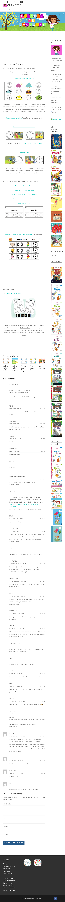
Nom (4, 819)
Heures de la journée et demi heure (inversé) (24, 194)
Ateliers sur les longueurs (15, 369)
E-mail (5, 826)
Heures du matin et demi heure (24, 186)
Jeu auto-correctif (24, 152)
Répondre (42, 387)
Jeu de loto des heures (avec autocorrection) (18, 235)
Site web (5, 834)
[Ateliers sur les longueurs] (15, 361)
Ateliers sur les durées (5, 368)
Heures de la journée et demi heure (24, 190)
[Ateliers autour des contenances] (24, 361)
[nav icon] (59, 5)
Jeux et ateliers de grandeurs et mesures (23, 68)
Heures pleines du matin (24, 203)
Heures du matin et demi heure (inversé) (24, 199)
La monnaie (42, 367)
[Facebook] (55, 898)
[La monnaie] (42, 361)
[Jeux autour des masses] (33, 361)
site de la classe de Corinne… (34, 143)
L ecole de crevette (15, 4)
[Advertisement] (24, 51)
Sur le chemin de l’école (14, 293)
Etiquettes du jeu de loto (14, 118)
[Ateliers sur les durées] (6, 361)
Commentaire (7, 804)
